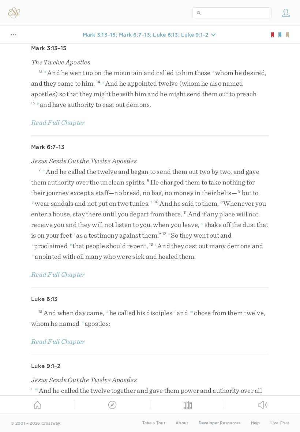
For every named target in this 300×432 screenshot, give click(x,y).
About (182, 423)
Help (255, 423)
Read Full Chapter (58, 122)
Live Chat (279, 423)
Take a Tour (153, 423)
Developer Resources (220, 423)
